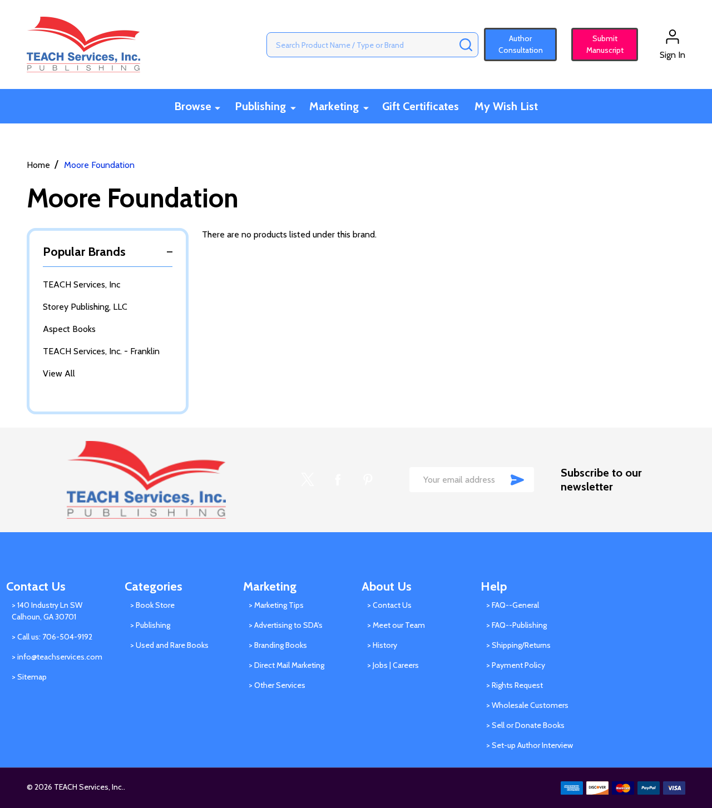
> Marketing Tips (276, 605)
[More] (217, 107)
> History (382, 645)
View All (59, 373)
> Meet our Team (396, 625)
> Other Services (277, 685)
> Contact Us (389, 605)
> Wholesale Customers (527, 705)
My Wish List (506, 106)
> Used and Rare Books (169, 645)
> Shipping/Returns (518, 645)
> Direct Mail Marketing (286, 665)
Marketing (334, 106)
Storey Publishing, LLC (85, 306)
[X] (308, 479)
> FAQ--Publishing (516, 625)
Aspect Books (69, 329)
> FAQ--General (512, 605)
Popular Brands (84, 251)
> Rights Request (514, 685)
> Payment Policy (515, 665)
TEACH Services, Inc (81, 284)
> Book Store (152, 605)
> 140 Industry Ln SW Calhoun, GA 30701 (47, 611)
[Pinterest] (368, 479)
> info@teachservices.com (57, 657)
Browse (192, 106)
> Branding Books (278, 645)
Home (38, 165)
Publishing (260, 106)
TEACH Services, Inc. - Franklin (101, 351)
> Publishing (150, 625)
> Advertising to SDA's (286, 625)
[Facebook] (338, 479)
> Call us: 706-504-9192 (52, 637)
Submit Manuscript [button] (600, 44)
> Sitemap (29, 677)
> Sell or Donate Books (525, 725)
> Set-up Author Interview (529, 745)
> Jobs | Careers (393, 665)
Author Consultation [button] (520, 44)
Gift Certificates (420, 106)
